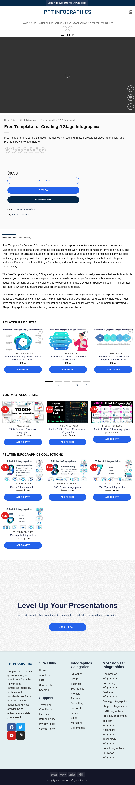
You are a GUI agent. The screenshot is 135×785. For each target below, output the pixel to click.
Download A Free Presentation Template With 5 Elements (113, 365)
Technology (77, 695)
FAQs (42, 687)
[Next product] (64, 35)
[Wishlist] (130, 104)
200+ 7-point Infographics (112, 494)
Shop (33, 30)
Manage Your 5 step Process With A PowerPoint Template (23, 365)
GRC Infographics (113, 717)
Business (76, 690)
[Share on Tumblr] (43, 157)
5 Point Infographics (101, 30)
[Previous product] (70, 35)
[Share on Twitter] (19, 157)
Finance (75, 719)
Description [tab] (9, 244)
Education (76, 681)
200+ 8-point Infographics (67, 494)
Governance (78, 734)
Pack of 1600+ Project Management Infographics (67, 437)
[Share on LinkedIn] (37, 157)
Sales (74, 724)
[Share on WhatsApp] (7, 157)
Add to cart (43, 187)
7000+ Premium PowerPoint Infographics (23, 437)
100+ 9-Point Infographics (23, 494)
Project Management (115, 722)
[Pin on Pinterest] (31, 157)
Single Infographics (50, 30)
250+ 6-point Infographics (23, 542)
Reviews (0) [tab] (25, 244)
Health (74, 685)
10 (76, 391)
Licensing (44, 721)
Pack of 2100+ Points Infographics (112, 436)
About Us (44, 682)
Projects (75, 700)
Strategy (76, 705)
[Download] (130, 113)
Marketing (76, 729)
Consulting (77, 710)
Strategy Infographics (115, 708)
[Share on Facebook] (13, 157)
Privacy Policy (47, 730)
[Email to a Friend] (25, 157)
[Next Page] (86, 391)
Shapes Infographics (115, 713)
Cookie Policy (47, 735)
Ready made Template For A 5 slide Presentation (68, 365)
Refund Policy (47, 725)
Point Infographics (76, 30)
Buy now (43, 197)
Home (25, 30)
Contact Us (45, 691)
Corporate (76, 715)
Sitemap (44, 696)
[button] (4, 19)
